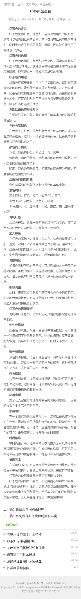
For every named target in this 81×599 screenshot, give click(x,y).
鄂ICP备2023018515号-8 (45, 591)
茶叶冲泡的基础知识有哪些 (26, 548)
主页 (20, 4)
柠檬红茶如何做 (18, 568)
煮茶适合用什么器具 (21, 554)
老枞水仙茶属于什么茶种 (24, 534)
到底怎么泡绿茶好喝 (30, 509)
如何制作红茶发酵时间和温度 (36, 516)
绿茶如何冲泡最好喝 (21, 541)
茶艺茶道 (45, 4)
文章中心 (31, 4)
